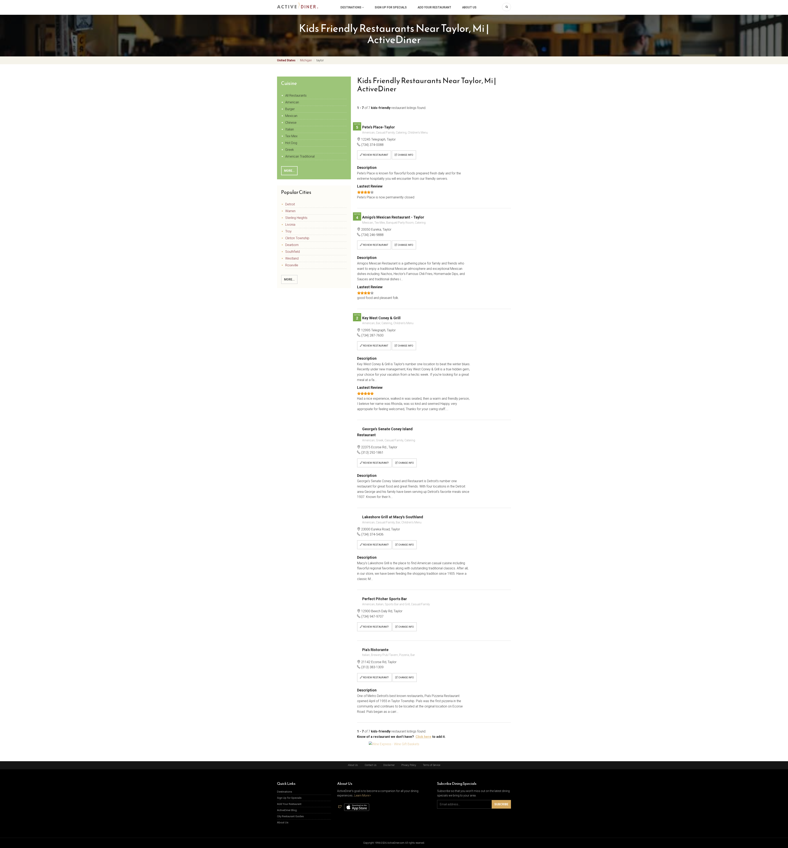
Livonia (290, 225)
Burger (290, 109)
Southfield (292, 252)
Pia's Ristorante (375, 650)
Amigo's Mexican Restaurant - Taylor (393, 217)
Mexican (291, 116)
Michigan (306, 60)
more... (289, 170)
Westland (292, 258)
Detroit (290, 204)
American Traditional (300, 156)
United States (286, 60)
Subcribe (501, 804)
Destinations (351, 7)
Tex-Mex (291, 136)
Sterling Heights (296, 218)
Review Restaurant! (375, 462)
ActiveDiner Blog (287, 810)
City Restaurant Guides (290, 816)
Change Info (405, 154)
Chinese (291, 123)
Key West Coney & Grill (381, 318)
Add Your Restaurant (434, 7)
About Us (469, 7)
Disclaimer (389, 765)
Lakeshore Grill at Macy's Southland (392, 517)
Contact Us (371, 765)
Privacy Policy (408, 765)
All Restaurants (296, 95)
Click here (423, 737)
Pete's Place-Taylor (378, 127)
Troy (288, 231)
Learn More (362, 795)
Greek (289, 150)
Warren (290, 211)
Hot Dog (291, 143)
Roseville (291, 265)
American (292, 102)
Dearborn (292, 245)
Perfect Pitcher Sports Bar (384, 599)
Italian (289, 129)
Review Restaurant (375, 154)
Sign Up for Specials (391, 7)
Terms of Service (431, 765)
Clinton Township (297, 238)
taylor (320, 60)
